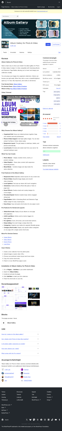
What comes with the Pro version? (11, 353)
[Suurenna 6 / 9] (24, 304)
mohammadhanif (9, 373)
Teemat (19, 394)
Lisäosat (19, 397)
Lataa (48, 44)
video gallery (57, 104)
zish (6, 380)
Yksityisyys (5, 400)
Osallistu (49, 392)
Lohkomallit (20, 400)
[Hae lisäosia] (17, 16)
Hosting (4, 397)
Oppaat (34, 392)
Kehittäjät (34, 397)
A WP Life (13, 45)
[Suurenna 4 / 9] (24, 288)
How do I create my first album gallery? (12, 334)
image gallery (57, 94)
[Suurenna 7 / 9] (38, 288)
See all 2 (58, 88)
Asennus (22, 52)
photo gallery (57, 101)
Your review (46, 136)
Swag (49, 400)
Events (49, 394)
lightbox (58, 98)
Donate (50, 397)
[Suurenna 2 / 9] (11, 297)
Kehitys (30, 52)
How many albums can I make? (10, 348)
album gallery (57, 91)
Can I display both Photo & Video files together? (15, 339)
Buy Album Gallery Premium (18, 88)
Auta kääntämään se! (42, 11)
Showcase (19, 392)
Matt (4, 407)
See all (58, 136)
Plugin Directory (6, 7)
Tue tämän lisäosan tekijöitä (50, 169)
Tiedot (5, 52)
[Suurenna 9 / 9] (38, 302)
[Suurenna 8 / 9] (38, 294)
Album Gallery (18, 84)
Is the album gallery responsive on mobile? (13, 344)
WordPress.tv (36, 400)
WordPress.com (7, 405)
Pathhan (26, 369)
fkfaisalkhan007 (9, 377)
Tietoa (3, 392)
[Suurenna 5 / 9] (24, 296)
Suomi (6, 420)
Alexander (26, 373)
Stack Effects (7, 242)
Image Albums (7, 237)
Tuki (59, 52)
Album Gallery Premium (20, 86)
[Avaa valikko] (59, 2)
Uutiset (3, 394)
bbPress (5, 410)
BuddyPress (6, 413)
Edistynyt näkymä (48, 108)
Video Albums (7, 239)
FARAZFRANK (28, 380)
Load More (7, 244)
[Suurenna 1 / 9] (11, 288)
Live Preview (56, 44)
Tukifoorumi (46, 155)
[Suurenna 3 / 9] (11, 306)
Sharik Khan (27, 377)
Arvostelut (13, 52)
